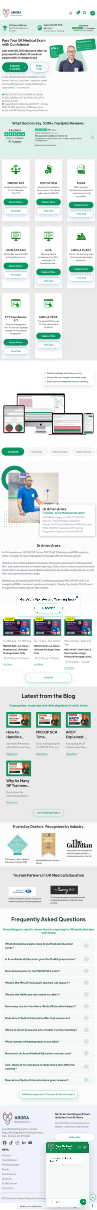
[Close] (77, 597)
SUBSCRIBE (48, 608)
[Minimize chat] (79, 1147)
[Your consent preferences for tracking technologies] (92, 1205)
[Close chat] (85, 1147)
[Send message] (83, 1202)
